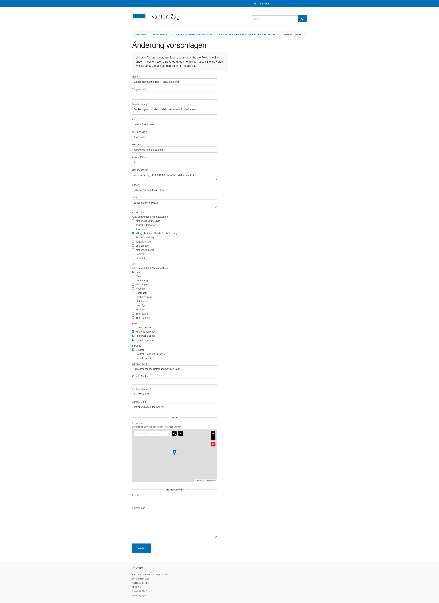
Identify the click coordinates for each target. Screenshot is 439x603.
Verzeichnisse (159, 34)
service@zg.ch (139, 595)
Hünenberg (142, 280)
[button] (180, 433)
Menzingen (142, 284)
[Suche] (302, 18)
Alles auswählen (141, 216)
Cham (139, 276)
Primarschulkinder (145, 335)
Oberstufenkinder (145, 340)
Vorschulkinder (144, 327)
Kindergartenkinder (146, 331)
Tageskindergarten (146, 225)
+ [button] (213, 433)
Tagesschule (142, 229)
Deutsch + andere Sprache (150, 354)
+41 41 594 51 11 (142, 591)
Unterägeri (141, 305)
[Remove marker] (213, 444)
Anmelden (264, 3)
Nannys (140, 254)
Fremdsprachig (144, 358)
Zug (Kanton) (143, 317)
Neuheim (140, 288)
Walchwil (140, 309)
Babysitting (141, 258)
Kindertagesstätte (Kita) (148, 220)
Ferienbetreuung (145, 237)
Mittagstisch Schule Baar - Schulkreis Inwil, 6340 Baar (248, 34)
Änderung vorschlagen (296, 34)
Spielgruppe (142, 245)
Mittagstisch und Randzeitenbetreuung (156, 233)
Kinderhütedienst (145, 249)
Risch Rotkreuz (144, 297)
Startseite (140, 34)
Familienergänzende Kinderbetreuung (192, 34)
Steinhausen (142, 301)
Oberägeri (141, 292)
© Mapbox (198, 480)
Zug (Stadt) (142, 313)
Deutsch (140, 349)
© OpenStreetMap (209, 480)
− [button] (213, 438)
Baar (138, 272)
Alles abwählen (160, 216)
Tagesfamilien (143, 241)
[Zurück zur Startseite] (176, 18)
